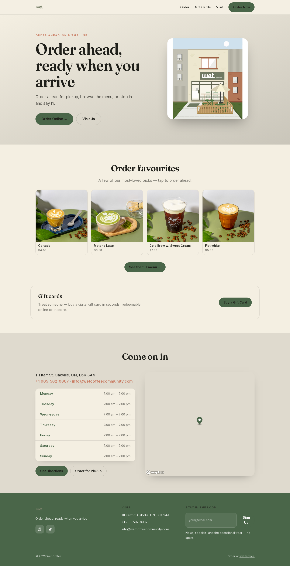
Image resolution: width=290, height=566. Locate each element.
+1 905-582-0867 (52, 381)
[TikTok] (50, 529)
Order (184, 7)
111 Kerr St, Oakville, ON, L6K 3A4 (145, 515)
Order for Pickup (88, 471)
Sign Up (246, 520)
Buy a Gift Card (235, 302)
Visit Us (88, 119)
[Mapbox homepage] (155, 472)
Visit (219, 7)
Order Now (241, 7)
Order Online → (54, 119)
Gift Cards (203, 7)
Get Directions (51, 471)
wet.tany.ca (247, 556)
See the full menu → (145, 267)
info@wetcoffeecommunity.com (102, 381)
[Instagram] (39, 529)
